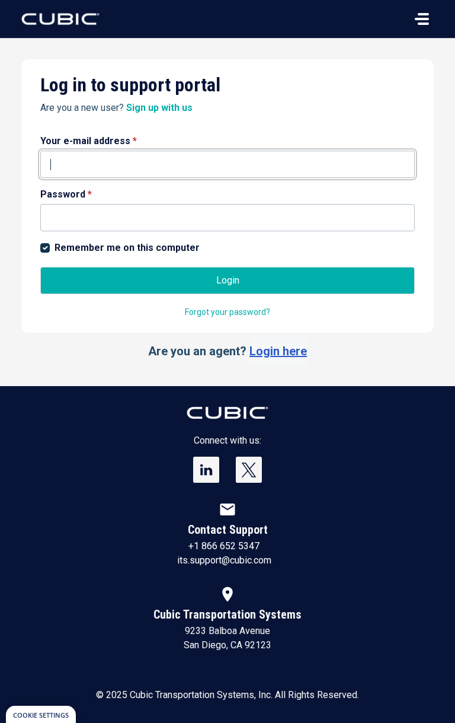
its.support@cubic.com (224, 560)
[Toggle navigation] (422, 19)
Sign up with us (159, 107)
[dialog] (41, 714)
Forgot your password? (227, 312)
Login (227, 280)
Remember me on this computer (127, 247)
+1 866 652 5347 (223, 546)
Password (66, 194)
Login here (278, 351)
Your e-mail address (88, 140)
